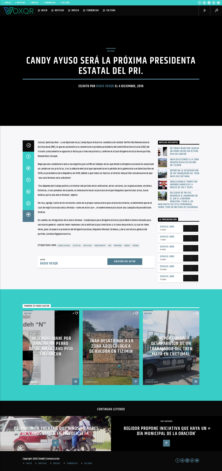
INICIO (8, 2)
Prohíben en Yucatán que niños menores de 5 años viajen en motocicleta (56, 431)
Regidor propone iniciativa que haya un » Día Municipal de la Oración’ (167, 431)
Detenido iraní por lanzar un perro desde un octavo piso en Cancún (184, 151)
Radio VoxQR (105, 86)
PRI (109, 245)
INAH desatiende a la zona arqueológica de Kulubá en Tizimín (184, 162)
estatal (77, 245)
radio (127, 245)
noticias (88, 245)
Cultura (87, 313)
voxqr (135, 245)
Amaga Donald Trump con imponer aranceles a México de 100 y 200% (184, 184)
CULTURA (66, 2)
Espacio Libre (167, 227)
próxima (118, 245)
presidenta (100, 245)
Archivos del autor (124, 261)
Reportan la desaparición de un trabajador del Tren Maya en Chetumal (184, 173)
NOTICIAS (21, 2)
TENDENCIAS (50, 2)
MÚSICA (35, 2)
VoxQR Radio (29, 379)
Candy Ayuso (64, 245)
